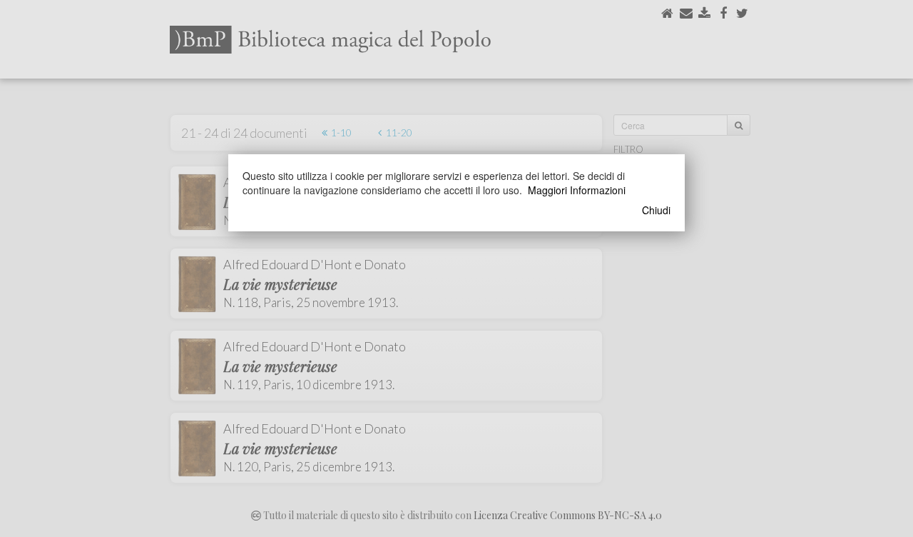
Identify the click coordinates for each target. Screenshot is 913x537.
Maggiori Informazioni (577, 190)
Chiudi (656, 210)
